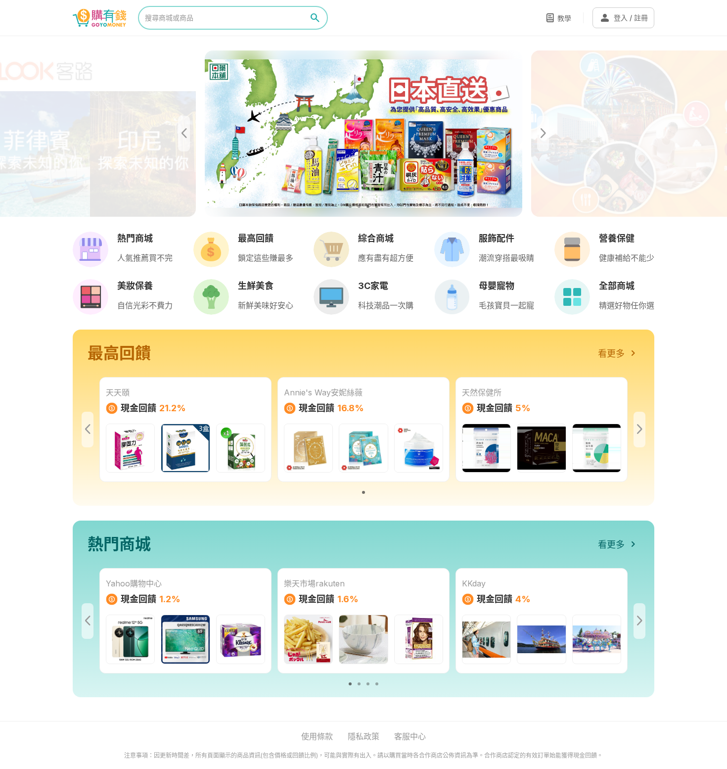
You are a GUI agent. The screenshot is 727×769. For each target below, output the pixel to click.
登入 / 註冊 (623, 18)
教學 (564, 18)
